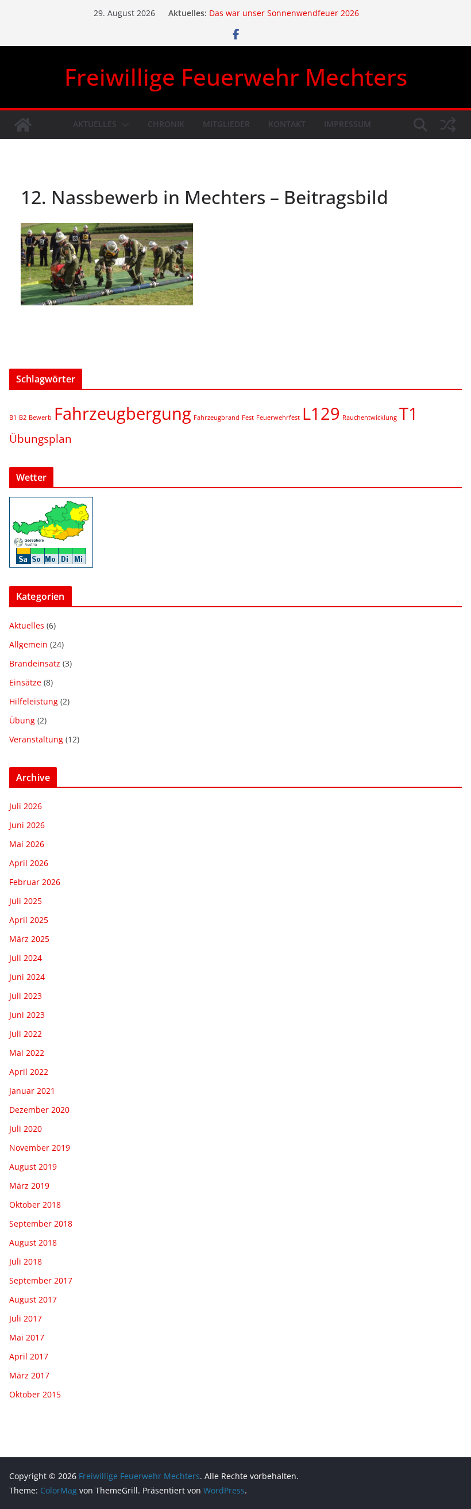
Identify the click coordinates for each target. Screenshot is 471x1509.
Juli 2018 (25, 1261)
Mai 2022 (26, 1052)
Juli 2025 (25, 900)
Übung (22, 720)
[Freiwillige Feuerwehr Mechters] (23, 125)
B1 (13, 417)
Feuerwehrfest (278, 417)
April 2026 (28, 862)
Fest (248, 417)
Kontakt (287, 123)
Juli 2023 (25, 995)
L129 (321, 413)
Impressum (347, 123)
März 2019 (29, 1185)
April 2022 (28, 1071)
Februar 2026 (34, 881)
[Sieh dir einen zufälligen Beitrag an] (448, 125)
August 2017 (33, 1299)
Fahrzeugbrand (217, 417)
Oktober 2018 (35, 1204)
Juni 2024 (27, 976)
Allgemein (28, 644)
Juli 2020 (25, 1128)
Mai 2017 (26, 1337)
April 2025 (28, 919)
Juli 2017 (25, 1318)
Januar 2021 (32, 1090)
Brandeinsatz (34, 663)
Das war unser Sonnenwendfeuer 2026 (284, 12)
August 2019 (33, 1166)
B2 (22, 417)
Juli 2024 (25, 957)
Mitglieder (226, 123)
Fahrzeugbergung (122, 413)
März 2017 (29, 1375)
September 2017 (40, 1280)
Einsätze (25, 682)
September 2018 (40, 1223)
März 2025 (29, 938)
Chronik (166, 123)
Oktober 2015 (35, 1394)
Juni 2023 (27, 1014)
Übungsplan (40, 438)
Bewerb (40, 417)
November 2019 (39, 1147)
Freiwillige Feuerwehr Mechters (235, 77)
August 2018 (33, 1242)
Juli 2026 (25, 806)
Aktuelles (95, 123)
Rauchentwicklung (369, 417)
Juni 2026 (27, 824)
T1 (408, 413)
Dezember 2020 (39, 1109)
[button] (123, 124)
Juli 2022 (25, 1033)
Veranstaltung (36, 739)
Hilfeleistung (33, 701)
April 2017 (28, 1356)
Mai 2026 (26, 843)
